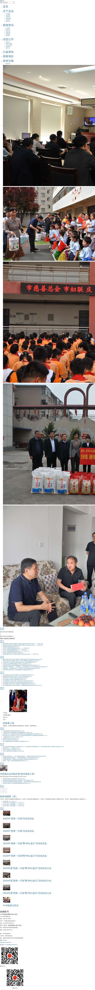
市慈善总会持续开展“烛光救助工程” (17, 773)
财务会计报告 (9, 43)
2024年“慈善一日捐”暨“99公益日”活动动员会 (25, 843)
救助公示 (8, 48)
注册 (3, 0)
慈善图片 (8, 35)
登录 (1, 0)
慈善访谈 (8, 32)
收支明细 (8, 46)
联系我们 (8, 19)
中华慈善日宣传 (11, 905)
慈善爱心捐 (8, 723)
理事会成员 (8, 18)
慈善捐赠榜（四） (9, 796)
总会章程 (8, 15)
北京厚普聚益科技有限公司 (11, 944)
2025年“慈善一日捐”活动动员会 (18, 818)
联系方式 (8, 21)
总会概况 (8, 14)
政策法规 (8, 63)
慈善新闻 (8, 34)
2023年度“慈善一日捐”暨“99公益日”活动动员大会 (27, 868)
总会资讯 (8, 28)
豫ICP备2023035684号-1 (6, 942)
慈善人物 (8, 31)
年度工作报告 (9, 45)
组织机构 (8, 16)
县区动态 (8, 29)
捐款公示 (8, 42)
